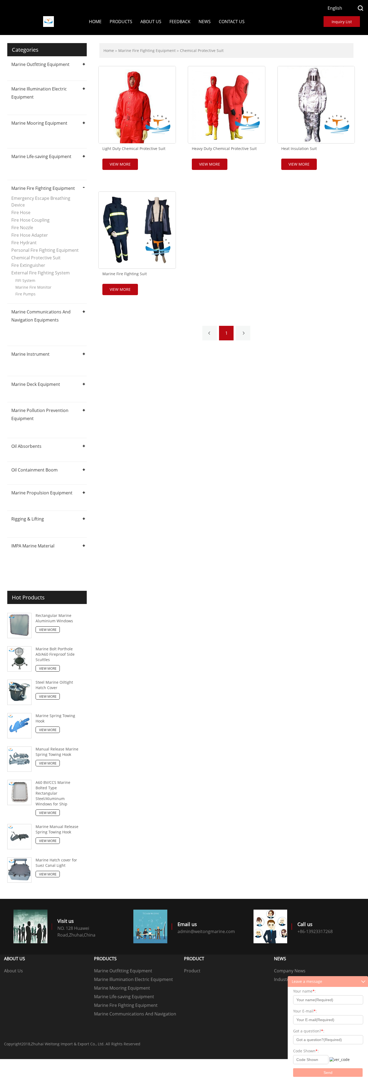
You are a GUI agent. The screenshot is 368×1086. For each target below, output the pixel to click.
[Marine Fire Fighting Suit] (137, 230)
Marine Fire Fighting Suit (124, 273)
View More (48, 629)
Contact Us (232, 22)
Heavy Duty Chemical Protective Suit (224, 148)
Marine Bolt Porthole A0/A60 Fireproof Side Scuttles (55, 654)
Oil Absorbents (26, 446)
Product (192, 971)
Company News (289, 971)
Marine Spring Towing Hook (55, 718)
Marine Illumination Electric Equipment (133, 979)
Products (121, 22)
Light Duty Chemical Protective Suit (133, 148)
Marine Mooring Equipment (39, 123)
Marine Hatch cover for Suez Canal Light (56, 862)
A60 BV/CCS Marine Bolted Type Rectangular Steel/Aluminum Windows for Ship (53, 793)
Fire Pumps (25, 293)
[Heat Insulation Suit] (316, 104)
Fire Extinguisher (28, 265)
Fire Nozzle (22, 228)
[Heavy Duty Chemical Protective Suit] (226, 104)
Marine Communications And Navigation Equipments (135, 1014)
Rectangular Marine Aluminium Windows (54, 618)
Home (95, 22)
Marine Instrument (30, 354)
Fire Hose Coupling (30, 220)
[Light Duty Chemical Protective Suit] (137, 104)
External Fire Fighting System (40, 273)
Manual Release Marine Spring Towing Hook (57, 751)
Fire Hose (20, 212)
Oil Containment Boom (34, 470)
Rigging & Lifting (27, 519)
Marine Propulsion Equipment (41, 493)
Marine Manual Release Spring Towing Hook (57, 829)
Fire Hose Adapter (29, 235)
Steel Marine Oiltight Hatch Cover (54, 685)
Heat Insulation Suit (299, 148)
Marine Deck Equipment (35, 384)
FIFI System (25, 280)
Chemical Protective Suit (36, 258)
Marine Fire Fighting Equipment (43, 188)
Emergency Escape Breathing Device (40, 201)
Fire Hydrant (24, 243)
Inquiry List (342, 21)
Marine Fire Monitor (33, 287)
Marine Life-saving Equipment (41, 156)
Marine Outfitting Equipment (40, 64)
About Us (150, 22)
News (205, 22)
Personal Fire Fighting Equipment (45, 250)
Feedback (179, 22)
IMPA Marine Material (32, 546)
